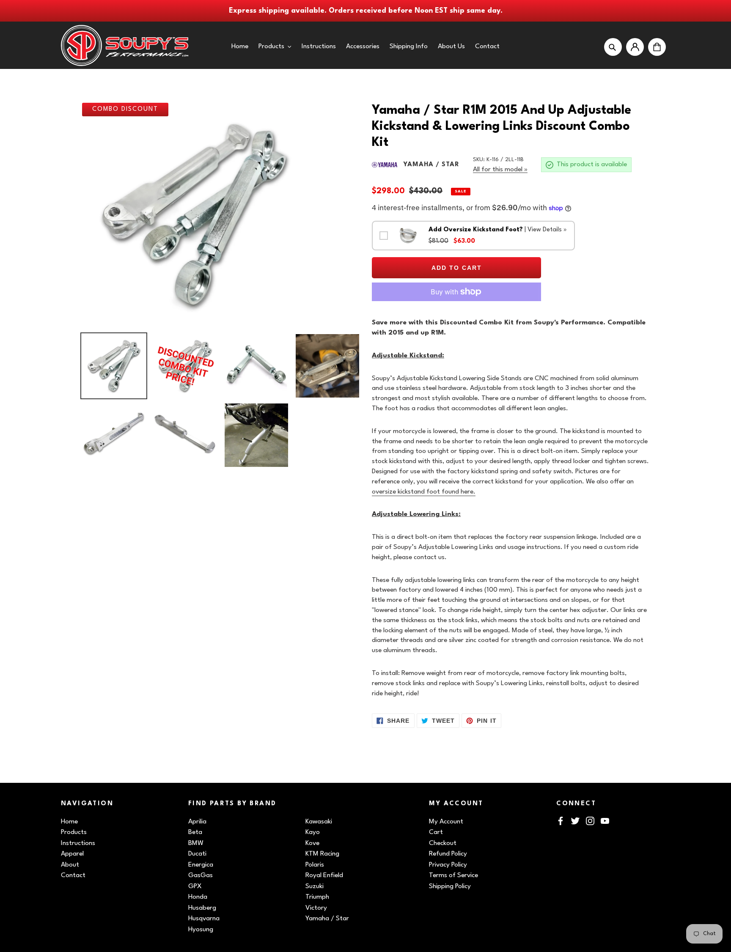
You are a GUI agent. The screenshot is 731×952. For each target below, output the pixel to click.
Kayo (312, 832)
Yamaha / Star (327, 918)
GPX (195, 886)
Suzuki (314, 886)
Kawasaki (318, 821)
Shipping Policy (450, 886)
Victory (316, 908)
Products (74, 832)
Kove (312, 843)
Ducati (197, 853)
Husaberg (202, 908)
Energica (200, 864)
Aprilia (197, 821)
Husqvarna (204, 918)
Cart (436, 832)
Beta (195, 832)
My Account (446, 821)
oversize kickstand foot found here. (423, 491)
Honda (197, 897)
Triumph (317, 897)
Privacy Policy (448, 864)
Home (69, 821)
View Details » (547, 230)
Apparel (72, 853)
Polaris (314, 864)
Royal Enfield (324, 875)
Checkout (442, 843)
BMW (195, 843)
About (70, 864)
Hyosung (200, 929)
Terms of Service (453, 875)
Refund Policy (448, 853)
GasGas (200, 875)
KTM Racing (322, 853)
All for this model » (500, 169)
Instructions (78, 843)
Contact (73, 875)
